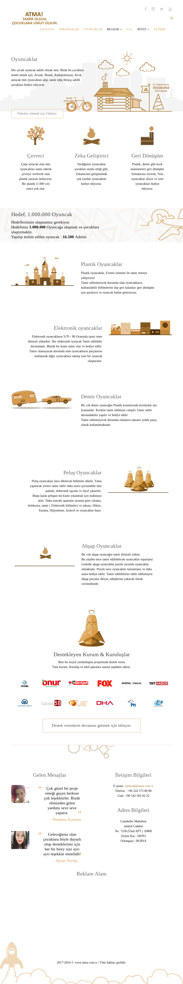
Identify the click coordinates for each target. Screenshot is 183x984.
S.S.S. (129, 29)
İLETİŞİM (159, 29)
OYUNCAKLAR (92, 29)
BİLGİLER (113, 29)
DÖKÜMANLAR (69, 29)
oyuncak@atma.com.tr (139, 786)
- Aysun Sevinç (65, 860)
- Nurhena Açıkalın (65, 819)
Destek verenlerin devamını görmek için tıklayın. (91, 725)
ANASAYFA (47, 29)
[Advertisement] (63, 96)
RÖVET (141, 29)
